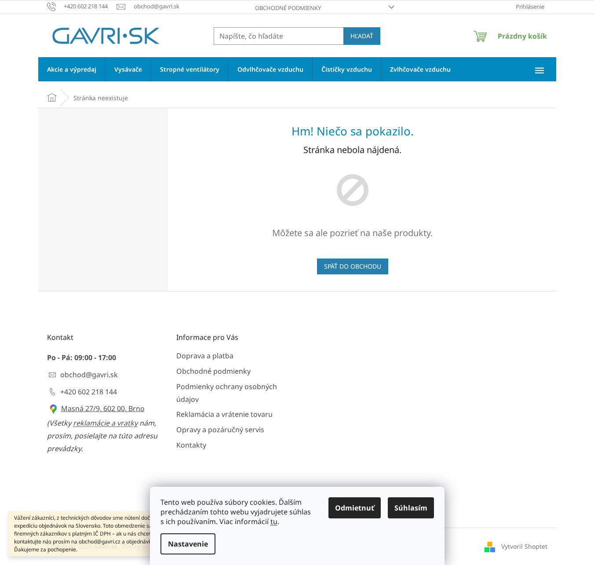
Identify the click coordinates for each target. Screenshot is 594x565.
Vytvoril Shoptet (524, 546)
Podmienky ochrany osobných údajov (226, 393)
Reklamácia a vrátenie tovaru (224, 414)
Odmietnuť (354, 508)
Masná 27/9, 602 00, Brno (103, 408)
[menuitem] (71, 69)
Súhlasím (410, 508)
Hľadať (361, 36)
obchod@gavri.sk (89, 374)
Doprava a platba (204, 356)
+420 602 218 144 (88, 392)
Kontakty (191, 445)
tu (273, 521)
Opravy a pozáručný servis (220, 429)
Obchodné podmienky (288, 8)
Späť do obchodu (352, 266)
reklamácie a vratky (105, 423)
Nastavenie (188, 544)
